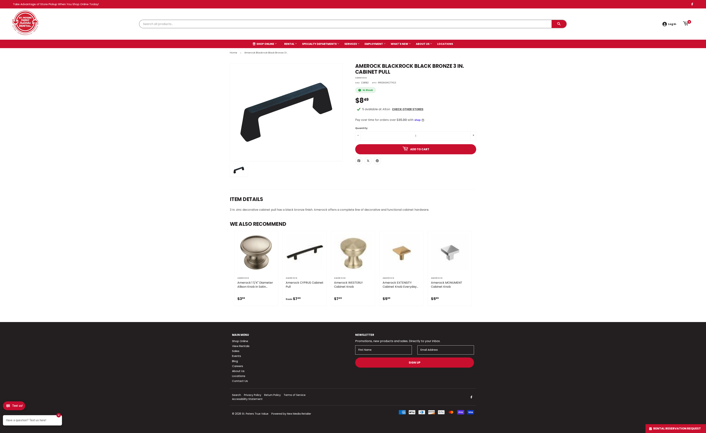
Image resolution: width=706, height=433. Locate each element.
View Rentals (240, 346)
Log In (672, 24)
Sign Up (414, 362)
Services (350, 44)
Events (236, 356)
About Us (423, 44)
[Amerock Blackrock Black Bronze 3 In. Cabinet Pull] (239, 170)
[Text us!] (14, 406)
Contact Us (240, 381)
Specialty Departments (319, 44)
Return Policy (272, 395)
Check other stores (407, 109)
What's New (400, 44)
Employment (374, 44)
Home (233, 52)
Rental (289, 44)
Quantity (361, 128)
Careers (237, 366)
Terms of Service (295, 395)
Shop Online (265, 44)
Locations (445, 44)
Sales (235, 351)
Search (236, 395)
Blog (235, 361)
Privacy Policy (252, 395)
